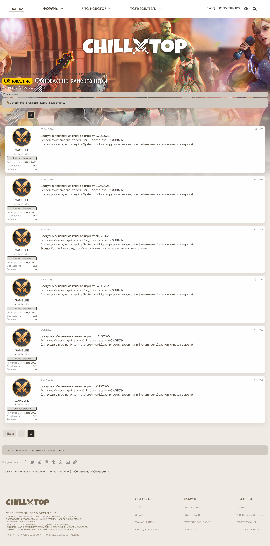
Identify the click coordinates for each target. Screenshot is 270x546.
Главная (16, 9)
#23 (261, 229)
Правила (241, 507)
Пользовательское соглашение (62, 535)
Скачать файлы (144, 522)
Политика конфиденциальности (23, 535)
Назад (10, 115)
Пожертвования (246, 522)
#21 (261, 129)
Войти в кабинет (194, 515)
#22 (261, 179)
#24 (261, 279)
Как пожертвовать (247, 529)
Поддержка (191, 529)
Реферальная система (250, 515)
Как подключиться (147, 529)
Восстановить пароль (198, 522)
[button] (60, 9)
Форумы (50, 8)
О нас (139, 515)
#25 (261, 329)
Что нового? (94, 8)
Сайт (138, 507)
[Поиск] (254, 9)
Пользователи (143, 8)
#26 (261, 379)
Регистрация (191, 507)
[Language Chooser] (246, 9)
